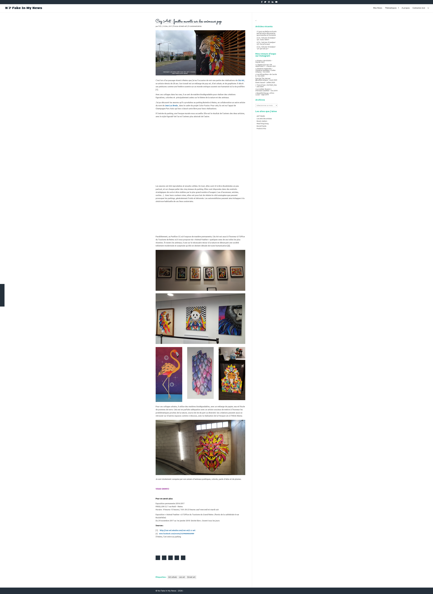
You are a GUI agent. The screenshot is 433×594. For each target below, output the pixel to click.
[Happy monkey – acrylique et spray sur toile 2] (232, 400)
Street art (191, 577)
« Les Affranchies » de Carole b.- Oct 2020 (266, 75)
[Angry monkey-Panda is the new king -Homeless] (200, 344)
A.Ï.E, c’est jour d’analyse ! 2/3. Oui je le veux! (266, 43)
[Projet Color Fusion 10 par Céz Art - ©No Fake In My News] (200, 232)
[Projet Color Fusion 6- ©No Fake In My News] (200, 475)
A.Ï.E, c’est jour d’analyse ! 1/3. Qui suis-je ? (266, 48)
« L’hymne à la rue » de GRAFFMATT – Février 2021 (265, 65)
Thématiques (391, 8)
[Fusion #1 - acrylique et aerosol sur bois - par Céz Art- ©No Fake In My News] (200, 399)
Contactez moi (418, 8)
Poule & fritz (261, 128)
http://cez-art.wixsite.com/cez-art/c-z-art (177, 530)
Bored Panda (261, 126)
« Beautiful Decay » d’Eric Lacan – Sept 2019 (264, 93)
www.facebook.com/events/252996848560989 (176, 534)
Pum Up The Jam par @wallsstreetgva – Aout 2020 (266, 79)
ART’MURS (261, 116)
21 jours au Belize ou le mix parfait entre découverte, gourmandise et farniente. (266, 33)
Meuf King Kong (263, 123)
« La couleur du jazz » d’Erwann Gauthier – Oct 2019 (266, 89)
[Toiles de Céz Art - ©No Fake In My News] (200, 291)
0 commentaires (195, 26)
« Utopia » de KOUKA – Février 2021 (263, 61)
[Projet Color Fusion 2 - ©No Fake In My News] (200, 182)
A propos (406, 8)
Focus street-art (180, 26)
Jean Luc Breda (171, 106)
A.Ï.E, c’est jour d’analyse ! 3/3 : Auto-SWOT (266, 39)
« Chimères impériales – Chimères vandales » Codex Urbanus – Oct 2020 (265, 70)
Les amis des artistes (264, 118)
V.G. (160, 26)
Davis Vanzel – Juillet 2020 (265, 82)
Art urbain (172, 577)
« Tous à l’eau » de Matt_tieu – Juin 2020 (266, 85)
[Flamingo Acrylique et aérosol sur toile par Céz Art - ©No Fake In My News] (169, 402)
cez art (182, 577)
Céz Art (241, 80)
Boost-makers (262, 121)
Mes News (377, 8)
